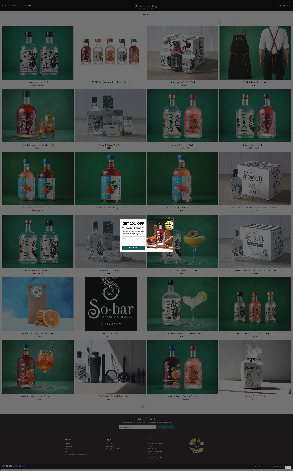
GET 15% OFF (133, 247)
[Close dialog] (172, 221)
